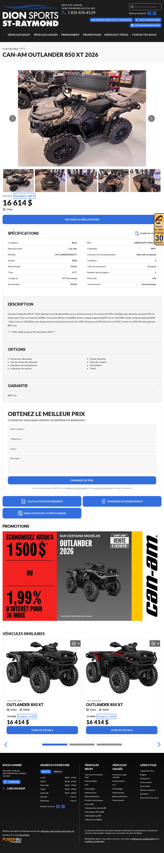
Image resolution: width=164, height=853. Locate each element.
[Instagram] (154, 13)
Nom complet (17, 429)
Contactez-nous (144, 34)
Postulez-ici (145, 778)
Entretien (144, 794)
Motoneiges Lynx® (93, 815)
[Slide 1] (54, 745)
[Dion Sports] (30, 15)
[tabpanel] (58, 789)
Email (13, 448)
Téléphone (16, 438)
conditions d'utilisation (94, 841)
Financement (70, 34)
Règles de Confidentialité (76, 488)
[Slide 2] (82, 745)
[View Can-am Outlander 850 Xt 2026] (18, 180)
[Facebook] (149, 13)
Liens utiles (148, 765)
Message (15, 458)
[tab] (45, 772)
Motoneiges (90, 789)
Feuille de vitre (148, 233)
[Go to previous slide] (12, 118)
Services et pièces (116, 34)
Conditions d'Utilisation (102, 488)
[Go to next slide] (151, 118)
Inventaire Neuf (10, 48)
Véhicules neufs (19, 34)
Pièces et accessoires (149, 798)
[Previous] (6, 744)
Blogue (143, 774)
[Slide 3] (109, 745)
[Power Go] (39, 840)
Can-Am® (89, 804)
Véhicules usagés (46, 34)
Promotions (92, 34)
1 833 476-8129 (81, 12)
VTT (22, 48)
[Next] (158, 744)
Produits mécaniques (94, 800)
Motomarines (91, 792)
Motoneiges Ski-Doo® (94, 812)
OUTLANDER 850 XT (25, 704)
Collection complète (93, 819)
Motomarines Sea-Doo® (95, 808)
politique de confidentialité (142, 839)
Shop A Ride (24, 835)
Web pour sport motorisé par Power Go (57, 831)
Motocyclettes (91, 781)
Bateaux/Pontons (92, 796)
